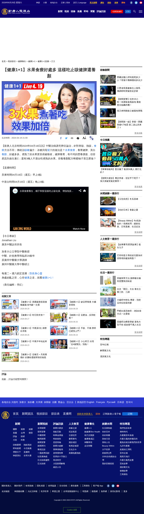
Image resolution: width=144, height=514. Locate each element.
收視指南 (29, 486)
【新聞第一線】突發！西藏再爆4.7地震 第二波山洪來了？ (129, 125)
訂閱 (130, 414)
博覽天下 (17, 452)
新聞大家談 (58, 428)
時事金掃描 (58, 435)
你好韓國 (106, 435)
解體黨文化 (105, 350)
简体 (68, 3)
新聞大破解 (58, 446)
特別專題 (105, 339)
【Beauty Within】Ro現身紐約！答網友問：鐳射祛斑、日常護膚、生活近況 (129, 223)
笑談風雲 (73, 432)
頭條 (73, 11)
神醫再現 (88, 442)
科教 (23, 440)
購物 (123, 3)
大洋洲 (39, 402)
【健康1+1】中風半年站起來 (33, 341)
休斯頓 (47, 402)
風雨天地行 (125, 456)
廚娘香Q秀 (107, 453)
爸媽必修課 (74, 446)
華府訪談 (41, 449)
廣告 (102, 3)
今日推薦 (105, 140)
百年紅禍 (104, 344)
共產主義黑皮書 (127, 460)
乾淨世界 (45, 491)
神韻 (38, 3)
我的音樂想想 (108, 463)
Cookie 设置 (72, 510)
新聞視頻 (43, 423)
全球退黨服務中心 (71, 491)
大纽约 (14, 402)
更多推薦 (138, 186)
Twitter (136, 2)
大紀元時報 (32, 491)
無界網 (104, 491)
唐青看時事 (58, 453)
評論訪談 (101, 11)
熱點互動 (57, 432)
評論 (15, 436)
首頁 (4, 61)
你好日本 (106, 432)
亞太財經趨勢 (43, 460)
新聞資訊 (27, 413)
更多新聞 (138, 232)
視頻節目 (12, 61)
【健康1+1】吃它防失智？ (32, 315)
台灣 (23, 433)
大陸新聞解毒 (59, 463)
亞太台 (70, 402)
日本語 (120, 402)
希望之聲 (56, 491)
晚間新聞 (41, 439)
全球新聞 (41, 428)
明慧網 (85, 491)
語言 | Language (79, 3)
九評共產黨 (125, 446)
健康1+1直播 (43, 61)
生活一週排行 (107, 272)
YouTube (141, 2)
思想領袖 (57, 442)
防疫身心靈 (36, 273)
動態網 (95, 491)
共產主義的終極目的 (129, 439)
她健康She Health (92, 432)
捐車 (116, 3)
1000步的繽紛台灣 (109, 458)
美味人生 (106, 442)
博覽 (92, 11)
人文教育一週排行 (109, 239)
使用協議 (52, 486)
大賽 (45, 3)
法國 (54, 402)
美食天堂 (106, 439)
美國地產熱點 (75, 453)
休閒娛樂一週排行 (109, 193)
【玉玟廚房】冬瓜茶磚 (127, 199)
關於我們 (18, 486)
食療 (72, 150)
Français (100, 402)
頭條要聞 (17, 445)
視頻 (66, 11)
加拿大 (22, 402)
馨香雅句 (73, 439)
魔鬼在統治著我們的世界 (130, 442)
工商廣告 (124, 474)
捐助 (109, 3)
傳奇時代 (124, 432)
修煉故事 (124, 471)
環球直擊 (41, 432)
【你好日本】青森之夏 (127, 210)
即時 (86, 11)
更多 (125, 491)
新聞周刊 (41, 446)
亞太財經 (41, 463)
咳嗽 (27, 150)
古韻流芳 (73, 435)
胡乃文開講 (89, 435)
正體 (63, 3)
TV (128, 12)
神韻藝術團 (19, 491)
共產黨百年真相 (127, 435)
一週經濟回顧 (43, 453)
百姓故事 (124, 463)
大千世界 (106, 449)
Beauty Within (108, 446)
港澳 (23, 429)
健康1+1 (31, 61)
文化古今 (73, 449)
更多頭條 (138, 133)
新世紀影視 (115, 491)
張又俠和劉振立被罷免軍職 (129, 111)
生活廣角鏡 (107, 428)
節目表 (55, 413)
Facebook (131, 2)
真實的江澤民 (126, 449)
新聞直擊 (41, 442)
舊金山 (61, 402)
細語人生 (57, 467)
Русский (111, 402)
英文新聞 (93, 3)
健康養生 (22, 61)
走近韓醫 (88, 446)
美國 (15, 433)
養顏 (4, 154)
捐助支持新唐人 (85, 414)
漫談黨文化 (105, 356)
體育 (31, 433)
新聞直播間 (117, 12)
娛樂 (31, 429)
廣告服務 (74, 486)
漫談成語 (73, 442)
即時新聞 (17, 448)
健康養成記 (89, 439)
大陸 (15, 440)
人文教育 (74, 423)
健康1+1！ (48, 277)
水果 (67, 150)
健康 (27, 277)
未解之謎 (73, 428)
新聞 (60, 11)
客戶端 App (98, 486)
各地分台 (54, 3)
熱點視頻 (28, 445)
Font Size (84, 138)
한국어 (129, 402)
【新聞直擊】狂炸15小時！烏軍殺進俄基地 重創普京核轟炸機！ (129, 102)
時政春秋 (57, 439)
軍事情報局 (58, 449)
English (90, 402)
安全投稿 (63, 486)
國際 (15, 429)
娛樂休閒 (107, 423)
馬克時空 (57, 460)
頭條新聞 (105, 70)
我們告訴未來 (126, 428)
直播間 (67, 413)
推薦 (79, 11)
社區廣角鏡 (42, 456)
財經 (23, 436)
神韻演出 (17, 455)
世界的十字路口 (60, 456)
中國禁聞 (41, 435)
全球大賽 (28, 455)
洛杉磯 (31, 402)
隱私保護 (41, 486)
